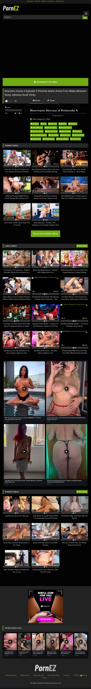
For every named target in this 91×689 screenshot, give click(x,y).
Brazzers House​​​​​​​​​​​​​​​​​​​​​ (66, 127)
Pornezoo (60, 1)
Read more (57, 116)
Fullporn (51, 1)
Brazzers (74, 124)
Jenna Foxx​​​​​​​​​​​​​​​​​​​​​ (66, 135)
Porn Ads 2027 (53, 675)
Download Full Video (46, 82)
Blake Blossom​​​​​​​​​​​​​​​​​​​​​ (37, 127)
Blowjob (63, 124)
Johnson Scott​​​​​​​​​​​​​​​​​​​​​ (79, 135)
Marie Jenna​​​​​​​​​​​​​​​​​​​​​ (37, 139)
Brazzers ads (39, 675)
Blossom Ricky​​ (52, 127)
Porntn (37, 1)
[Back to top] (84, 682)
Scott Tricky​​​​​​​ (76, 139)
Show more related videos (45, 233)
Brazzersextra (11, 675)
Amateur (35, 124)
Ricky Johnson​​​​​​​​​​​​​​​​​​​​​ (63, 139)
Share (52, 100)
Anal (44, 124)
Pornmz (30, 1)
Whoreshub (25, 675)
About (37, 100)
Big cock (53, 124)
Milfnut (44, 1)
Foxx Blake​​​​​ (54, 135)
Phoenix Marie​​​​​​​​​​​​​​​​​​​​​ (49, 139)
